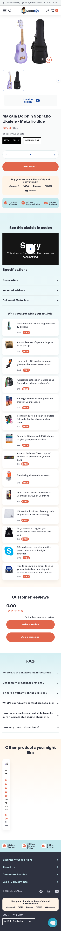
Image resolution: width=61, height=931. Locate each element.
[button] (6, 788)
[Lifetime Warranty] (4, 846)
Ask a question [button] (30, 637)
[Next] (58, 80)
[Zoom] (49, 60)
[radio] (11, 140)
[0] (53, 10)
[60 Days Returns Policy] (24, 846)
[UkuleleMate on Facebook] (41, 891)
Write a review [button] (30, 624)
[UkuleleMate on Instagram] (48, 891)
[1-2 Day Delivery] (43, 846)
